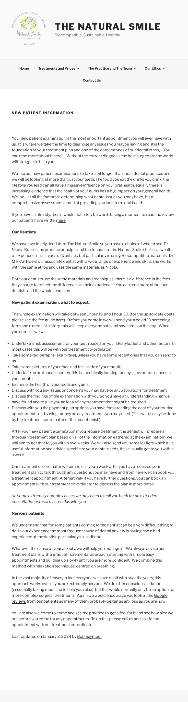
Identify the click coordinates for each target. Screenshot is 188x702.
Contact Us (92, 80)
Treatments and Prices (56, 68)
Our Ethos (153, 68)
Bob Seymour (89, 636)
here (57, 156)
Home (24, 68)
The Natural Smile (108, 26)
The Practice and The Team (110, 68)
